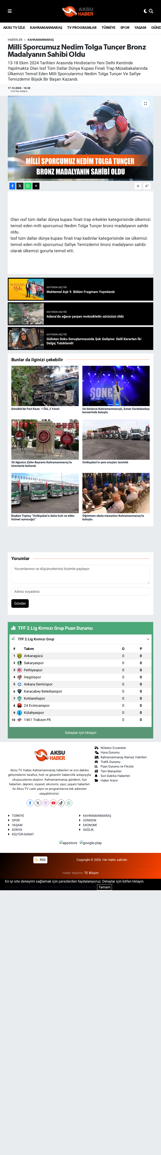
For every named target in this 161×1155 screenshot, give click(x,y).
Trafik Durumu (110, 762)
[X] (37, 802)
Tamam (104, 887)
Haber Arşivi (109, 780)
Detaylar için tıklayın (80, 733)
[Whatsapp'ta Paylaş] (28, 186)
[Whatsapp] (68, 802)
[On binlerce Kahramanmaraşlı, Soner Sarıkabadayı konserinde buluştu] (116, 386)
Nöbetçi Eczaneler (113, 748)
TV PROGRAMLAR (81, 28)
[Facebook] (30, 802)
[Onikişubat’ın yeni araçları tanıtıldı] (116, 439)
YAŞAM (140, 28)
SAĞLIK (88, 830)
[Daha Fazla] (35, 186)
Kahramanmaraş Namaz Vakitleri (124, 757)
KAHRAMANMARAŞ (46, 28)
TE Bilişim (91, 873)
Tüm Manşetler (111, 771)
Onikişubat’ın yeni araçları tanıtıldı (105, 462)
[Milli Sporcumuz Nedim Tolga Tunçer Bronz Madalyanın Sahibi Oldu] (80, 138)
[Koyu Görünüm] (145, 11)
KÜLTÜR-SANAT (23, 834)
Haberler (15, 39)
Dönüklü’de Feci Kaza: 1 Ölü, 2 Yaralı (35, 408)
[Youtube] (53, 802)
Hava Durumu (110, 752)
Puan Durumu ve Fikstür (117, 766)
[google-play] (91, 843)
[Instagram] (45, 802)
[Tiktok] (61, 802)
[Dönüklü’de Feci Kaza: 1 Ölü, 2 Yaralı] (45, 386)
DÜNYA (17, 830)
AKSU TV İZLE (14, 28)
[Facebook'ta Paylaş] (12, 186)
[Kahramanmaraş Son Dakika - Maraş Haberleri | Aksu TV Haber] (77, 11)
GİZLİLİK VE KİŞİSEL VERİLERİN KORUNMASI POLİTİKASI (50, 887)
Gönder (20, 603)
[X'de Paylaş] (19, 186)
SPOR (125, 28)
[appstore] (68, 843)
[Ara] (151, 11)
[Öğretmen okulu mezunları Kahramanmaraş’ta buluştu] (116, 493)
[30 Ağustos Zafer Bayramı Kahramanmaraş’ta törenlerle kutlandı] (45, 439)
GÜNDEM (89, 820)
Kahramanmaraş (41, 39)
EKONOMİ (90, 825)
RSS (42, 860)
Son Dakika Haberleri (115, 776)
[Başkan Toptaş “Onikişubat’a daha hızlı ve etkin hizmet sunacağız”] (45, 493)
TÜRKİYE (108, 28)
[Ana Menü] (10, 11)
